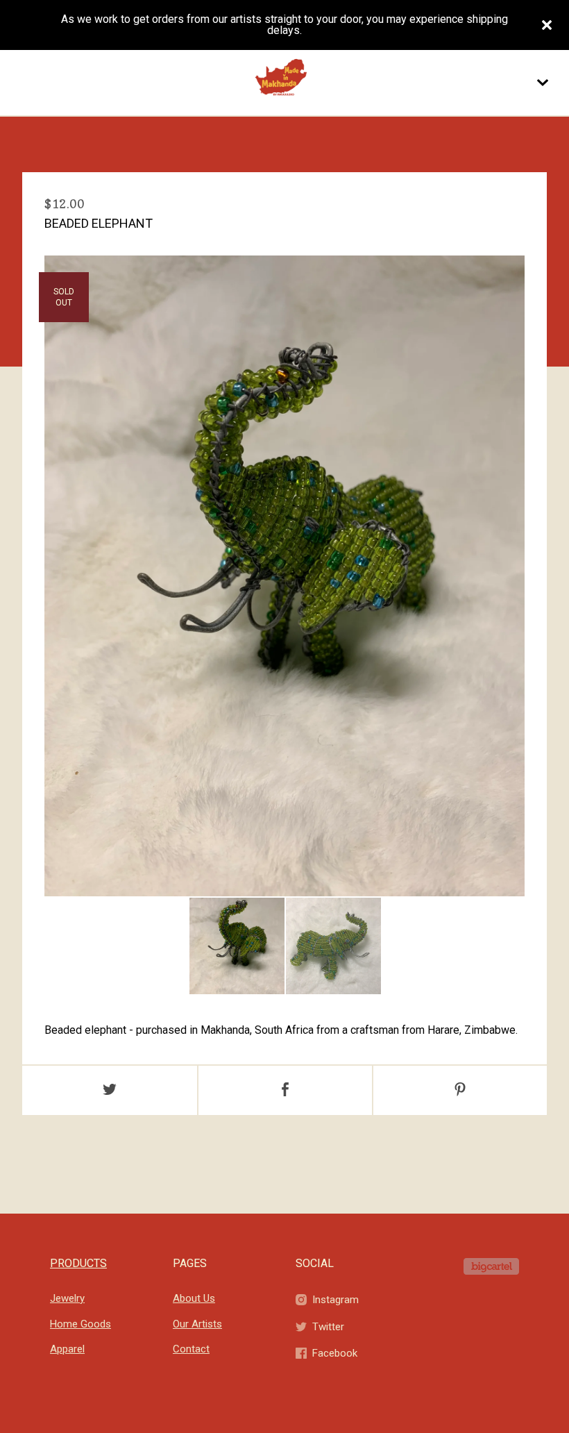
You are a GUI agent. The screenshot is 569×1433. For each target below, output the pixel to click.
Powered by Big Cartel (491, 1266)
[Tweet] (109, 1090)
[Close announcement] (547, 25)
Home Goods (80, 1324)
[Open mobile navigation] (542, 82)
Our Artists (197, 1324)
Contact (191, 1349)
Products (78, 1263)
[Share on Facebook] (285, 1090)
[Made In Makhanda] (284, 82)
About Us (194, 1298)
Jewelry (67, 1298)
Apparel (67, 1349)
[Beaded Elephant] (236, 946)
